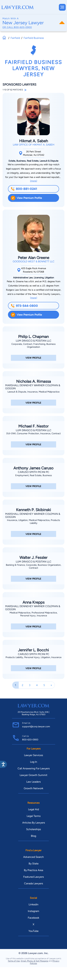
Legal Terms (33, 816)
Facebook (33, 917)
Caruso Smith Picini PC (33, 472)
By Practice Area (33, 870)
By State (34, 863)
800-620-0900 (23, 27)
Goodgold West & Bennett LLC (33, 261)
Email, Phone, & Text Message (34, 961)
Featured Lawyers (33, 876)
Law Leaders (33, 781)
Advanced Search (33, 856)
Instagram (33, 911)
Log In (33, 761)
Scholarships (33, 829)
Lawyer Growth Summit (33, 775)
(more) (33, 180)
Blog (33, 835)
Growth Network (33, 788)
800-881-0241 (26, 189)
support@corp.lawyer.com (36, 726)
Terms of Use (14, 961)
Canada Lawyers (33, 883)
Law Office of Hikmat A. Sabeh (33, 144)
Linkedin (33, 904)
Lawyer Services (33, 755)
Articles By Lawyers (33, 822)
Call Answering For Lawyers (34, 768)
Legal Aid (33, 809)
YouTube (33, 931)
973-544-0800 (27, 306)
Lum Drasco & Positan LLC (33, 340)
